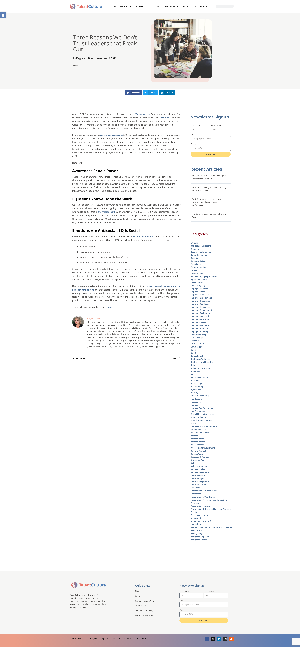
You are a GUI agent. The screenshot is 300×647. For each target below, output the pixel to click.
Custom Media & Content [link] (146, 600)
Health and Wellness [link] (200, 359)
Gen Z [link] (193, 353)
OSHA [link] (193, 423)
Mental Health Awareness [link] (202, 414)
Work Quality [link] (196, 533)
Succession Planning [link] (200, 472)
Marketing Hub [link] (142, 6)
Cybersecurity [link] (197, 273)
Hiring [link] (193, 365)
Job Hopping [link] (196, 399)
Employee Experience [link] (200, 301)
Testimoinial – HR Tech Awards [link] (204, 490)
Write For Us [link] (140, 605)
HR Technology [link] (197, 386)
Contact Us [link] (140, 596)
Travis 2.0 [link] (164, 117)
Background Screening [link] (201, 245)
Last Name (216, 125)
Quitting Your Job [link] (198, 450)
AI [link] (191, 239)
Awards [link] (186, 6)
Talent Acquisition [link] (199, 475)
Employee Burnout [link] (199, 291)
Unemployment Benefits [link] (202, 521)
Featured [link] (195, 340)
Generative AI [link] (197, 356)
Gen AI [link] (193, 349)
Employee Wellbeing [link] (200, 325)
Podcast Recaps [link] (198, 441)
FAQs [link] (137, 591)
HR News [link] (195, 380)
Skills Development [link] (199, 466)
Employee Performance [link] (201, 313)
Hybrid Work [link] (196, 389)
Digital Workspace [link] (199, 279)
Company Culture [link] (198, 261)
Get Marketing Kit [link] (201, 6)
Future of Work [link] (197, 343)
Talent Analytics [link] (198, 478)
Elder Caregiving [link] (198, 285)
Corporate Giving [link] (198, 267)
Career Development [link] (200, 255)
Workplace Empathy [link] (200, 536)
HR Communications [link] (200, 377)
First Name (195, 125)
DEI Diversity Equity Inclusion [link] (204, 276)
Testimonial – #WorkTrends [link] (203, 496)
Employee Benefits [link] (199, 288)
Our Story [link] (124, 6)
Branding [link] (195, 248)
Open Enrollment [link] (198, 417)
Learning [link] (195, 405)
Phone (193, 144)
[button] (133, 92)
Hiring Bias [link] (195, 371)
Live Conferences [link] (198, 411)
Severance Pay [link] (197, 460)
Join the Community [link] (144, 610)
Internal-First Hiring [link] (200, 395)
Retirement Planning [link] (200, 457)
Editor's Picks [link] (197, 282)
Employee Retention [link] (200, 319)
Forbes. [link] (109, 306)
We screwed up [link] (142, 114)
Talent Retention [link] (198, 484)
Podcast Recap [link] (197, 438)
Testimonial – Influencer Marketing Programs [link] (211, 509)
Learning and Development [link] (203, 408)
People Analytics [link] (198, 429)
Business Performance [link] (201, 252)
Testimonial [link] (196, 493)
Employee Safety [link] (198, 322)
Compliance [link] (196, 264)
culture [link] (194, 270)
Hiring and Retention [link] (200, 368)
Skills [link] (193, 463)
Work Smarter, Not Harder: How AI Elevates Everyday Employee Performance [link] (207, 202)
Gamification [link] (196, 346)
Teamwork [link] (195, 487)
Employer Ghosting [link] (199, 331)
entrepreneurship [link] (198, 334)
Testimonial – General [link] (200, 506)
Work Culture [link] (196, 530)
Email (193, 134)
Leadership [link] (196, 402)
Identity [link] (194, 392)
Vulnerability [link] (196, 524)
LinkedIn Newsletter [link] (144, 615)
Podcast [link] (156, 6)
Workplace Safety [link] (199, 539)
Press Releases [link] (197, 444)
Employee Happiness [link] (200, 307)
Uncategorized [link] (197, 518)
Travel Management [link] (200, 515)
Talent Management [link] (200, 481)
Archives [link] (76, 65)
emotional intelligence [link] (111, 134)
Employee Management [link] (201, 310)
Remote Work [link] (197, 454)
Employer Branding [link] (199, 328)
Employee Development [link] (202, 294)
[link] (3, 15)
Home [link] (113, 6)
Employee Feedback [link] (200, 304)
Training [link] (194, 512)
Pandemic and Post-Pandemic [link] (204, 426)
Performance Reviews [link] (200, 432)
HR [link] (192, 374)
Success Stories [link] (198, 469)
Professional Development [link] (203, 447)
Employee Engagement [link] (201, 297)
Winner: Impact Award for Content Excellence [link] (211, 527)
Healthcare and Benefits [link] (202, 362)
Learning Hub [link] (169, 6)
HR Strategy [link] (196, 383)
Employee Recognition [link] (201, 316)
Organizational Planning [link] (201, 420)
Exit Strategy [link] (197, 337)
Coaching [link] (195, 258)
